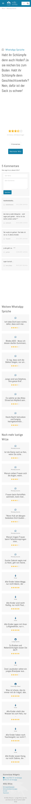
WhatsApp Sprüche (11, 8)
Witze (3, 8)
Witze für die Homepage (10, 780)
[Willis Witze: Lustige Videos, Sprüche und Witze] (11, 3)
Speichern (7, 192)
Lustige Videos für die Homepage (13, 778)
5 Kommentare (15, 144)
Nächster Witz (15, 151)
